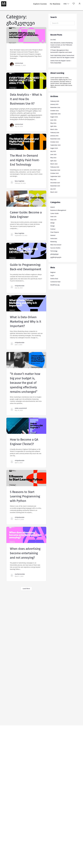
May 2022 (53, 179)
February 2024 (54, 132)
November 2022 (55, 170)
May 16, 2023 (19, 410)
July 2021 (53, 189)
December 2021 (55, 183)
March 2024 (53, 129)
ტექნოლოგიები (55, 257)
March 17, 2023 (19, 519)
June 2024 (53, 120)
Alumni (52, 207)
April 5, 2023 (18, 463)
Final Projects (54, 232)
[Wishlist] (73, 4)
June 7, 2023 (18, 345)
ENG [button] (65, 4)
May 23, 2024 (19, 126)
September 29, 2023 (21, 235)
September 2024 (55, 114)
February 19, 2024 (20, 183)
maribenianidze (20, 574)
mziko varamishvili (21, 408)
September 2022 (55, 176)
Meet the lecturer (55, 245)
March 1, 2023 (19, 576)
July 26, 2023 (19, 288)
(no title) (53, 40)
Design (52, 226)
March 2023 (53, 164)
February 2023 (54, 167)
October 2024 (54, 111)
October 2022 (54, 173)
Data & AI (53, 216)
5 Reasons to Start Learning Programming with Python (25, 496)
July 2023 (53, 151)
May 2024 (53, 123)
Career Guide (54, 213)
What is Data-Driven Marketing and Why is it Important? (25, 321)
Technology (53, 251)
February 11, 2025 (20, 65)
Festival (52, 229)
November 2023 (55, 139)
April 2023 (53, 161)
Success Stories (55, 248)
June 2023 (53, 154)
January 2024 (54, 136)
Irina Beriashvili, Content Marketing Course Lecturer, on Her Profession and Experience (61, 45)
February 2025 (54, 101)
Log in (52, 275)
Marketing (53, 242)
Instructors (53, 238)
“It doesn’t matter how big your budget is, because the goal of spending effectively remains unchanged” (25, 382)
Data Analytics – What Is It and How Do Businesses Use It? (26, 99)
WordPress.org (54, 285)
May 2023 (53, 158)
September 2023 (55, 145)
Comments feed (55, 282)
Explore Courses (40, 4)
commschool (19, 63)
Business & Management (58, 210)
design (52, 223)
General (52, 235)
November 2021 (55, 186)
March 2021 (53, 192)
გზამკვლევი (54, 254)
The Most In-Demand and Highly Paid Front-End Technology (25, 160)
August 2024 (54, 117)
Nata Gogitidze (19, 181)
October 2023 (54, 142)
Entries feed (54, 279)
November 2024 (55, 107)
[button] (79, 4)
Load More (26, 588)
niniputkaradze (19, 286)
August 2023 (54, 148)
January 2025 (54, 104)
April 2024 (53, 126)
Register (52, 272)
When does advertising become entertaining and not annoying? (25, 553)
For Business (55, 4)
